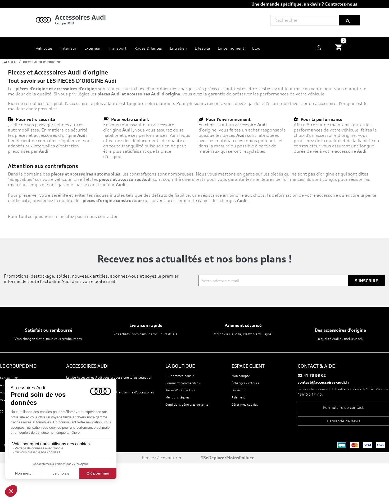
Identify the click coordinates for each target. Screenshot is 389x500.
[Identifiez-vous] (318, 48)
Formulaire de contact (343, 407)
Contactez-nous (341, 4)
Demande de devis (343, 421)
